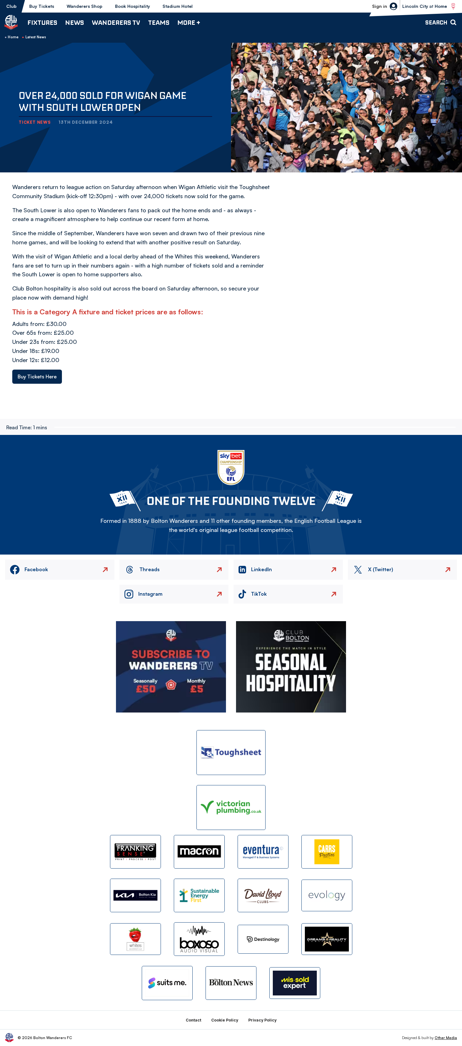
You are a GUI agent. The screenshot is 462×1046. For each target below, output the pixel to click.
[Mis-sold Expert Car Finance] (294, 983)
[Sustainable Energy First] (199, 895)
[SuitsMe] (167, 983)
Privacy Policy (262, 1020)
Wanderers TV (116, 22)
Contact (193, 1020)
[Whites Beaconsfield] (135, 939)
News (74, 22)
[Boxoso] (199, 939)
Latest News (35, 37)
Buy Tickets (41, 6)
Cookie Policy (224, 1020)
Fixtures (42, 22)
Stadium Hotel (177, 6)
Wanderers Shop (84, 6)
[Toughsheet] (231, 752)
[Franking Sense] (135, 852)
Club (11, 6)
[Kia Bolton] (135, 895)
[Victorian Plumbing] (231, 807)
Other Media (446, 1037)
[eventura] (263, 852)
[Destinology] (263, 939)
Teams (158, 22)
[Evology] (326, 895)
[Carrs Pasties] (326, 852)
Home (13, 37)
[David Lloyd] (263, 895)
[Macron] (199, 852)
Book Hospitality (132, 6)
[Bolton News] (231, 983)
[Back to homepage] (11, 22)
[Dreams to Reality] (326, 939)
